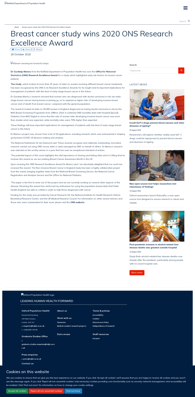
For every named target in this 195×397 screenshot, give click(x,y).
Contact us (28, 363)
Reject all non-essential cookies (46, 391)
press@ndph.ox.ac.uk (32, 359)
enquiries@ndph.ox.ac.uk (33, 326)
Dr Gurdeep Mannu (21, 71)
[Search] (188, 21)
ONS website (77, 202)
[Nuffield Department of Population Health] (25, 2)
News (17, 27)
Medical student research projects (71, 326)
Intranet (96, 338)
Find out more (73, 391)
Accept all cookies (17, 391)
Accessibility (98, 315)
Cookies (96, 319)
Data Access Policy (101, 322)
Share (17, 49)
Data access (63, 334)
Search (133, 65)
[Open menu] (185, 8)
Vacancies (61, 322)
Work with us (64, 318)
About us (62, 310)
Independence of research (104, 326)
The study (16, 84)
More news (136, 272)
